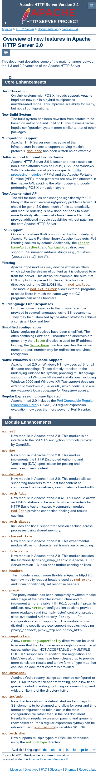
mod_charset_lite (17, 536)
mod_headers (12, 571)
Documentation (48, 29)
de (45, 750)
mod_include (78, 285)
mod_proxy (82, 580)
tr (94, 750)
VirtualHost (58, 247)
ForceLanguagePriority (41, 641)
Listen (83, 243)
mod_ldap (18, 511)
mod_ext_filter (43, 289)
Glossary (56, 769)
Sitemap (70, 769)
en (53, 750)
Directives (31, 769)
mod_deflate (12, 474)
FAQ (44, 769)
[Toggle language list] (6, 53)
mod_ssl (8, 431)
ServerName (39, 345)
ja (67, 750)
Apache (7, 29)
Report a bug (87, 769)
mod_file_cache (15, 551)
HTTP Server (25, 29)
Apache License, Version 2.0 (48, 759)
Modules (16, 769)
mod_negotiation (16, 636)
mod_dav (8, 451)
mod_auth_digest (16, 522)
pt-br (84, 750)
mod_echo (34, 151)
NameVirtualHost (25, 247)
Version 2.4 (70, 29)
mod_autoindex (14, 673)
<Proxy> (38, 608)
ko (75, 750)
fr (60, 750)
